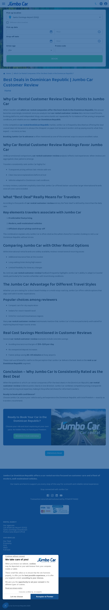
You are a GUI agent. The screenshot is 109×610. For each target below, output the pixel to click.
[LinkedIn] (56, 495)
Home (8, 73)
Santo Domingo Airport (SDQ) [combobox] (26, 17)
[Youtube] (61, 495)
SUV (5, 546)
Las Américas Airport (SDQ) (15, 528)
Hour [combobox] (58, 31)
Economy (7, 543)
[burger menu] (3, 3)
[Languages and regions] (101, 4)
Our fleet (7, 541)
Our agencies (8, 526)
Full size (6, 550)
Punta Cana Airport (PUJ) (14, 532)
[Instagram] (52, 495)
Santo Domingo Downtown (15, 530)
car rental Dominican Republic (34, 125)
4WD (5, 548)
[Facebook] (48, 495)
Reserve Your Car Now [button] (27, 436)
